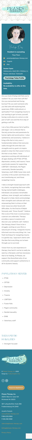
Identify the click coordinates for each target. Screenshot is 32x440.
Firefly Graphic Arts (14, 373)
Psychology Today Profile (14, 78)
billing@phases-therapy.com (11, 428)
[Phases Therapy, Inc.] (16, 15)
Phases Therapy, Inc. (9, 371)
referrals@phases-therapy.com (12, 423)
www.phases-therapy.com (10, 414)
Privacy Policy (6, 432)
